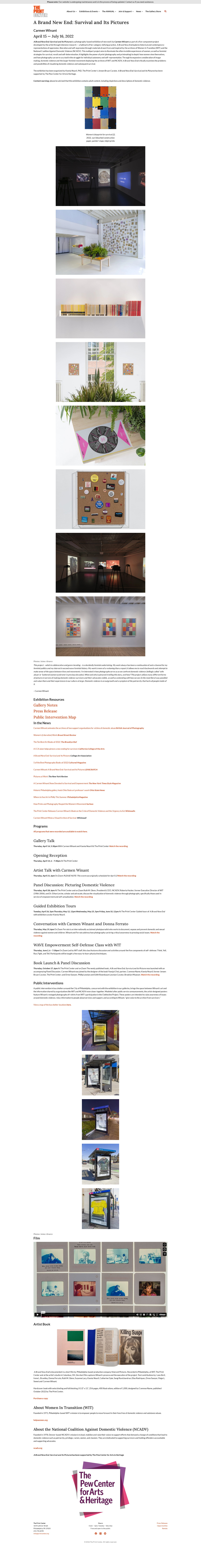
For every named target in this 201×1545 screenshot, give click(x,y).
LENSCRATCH (91, 769)
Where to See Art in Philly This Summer (61, 797)
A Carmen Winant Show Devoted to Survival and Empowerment (61, 783)
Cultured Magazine (77, 762)
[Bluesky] (105, 1533)
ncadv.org (38, 1448)
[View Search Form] (165, 11)
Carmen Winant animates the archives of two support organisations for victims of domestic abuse (75, 728)
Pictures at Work (41, 776)
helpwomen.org (41, 1420)
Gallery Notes (45, 705)
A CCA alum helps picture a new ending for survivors (69, 749)
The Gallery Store (153, 11)
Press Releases (162, 1523)
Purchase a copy (41, 1398)
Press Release (45, 711)
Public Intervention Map (55, 717)
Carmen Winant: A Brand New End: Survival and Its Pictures (59, 769)
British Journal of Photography (130, 728)
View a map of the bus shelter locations (52, 1005)
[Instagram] (100, 1533)
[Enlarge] (113, 89)
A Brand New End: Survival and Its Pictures (52, 755)
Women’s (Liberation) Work (55, 735)
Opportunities (162, 1526)
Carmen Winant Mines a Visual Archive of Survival (55, 818)
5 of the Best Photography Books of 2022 (51, 762)
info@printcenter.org (41, 1534)
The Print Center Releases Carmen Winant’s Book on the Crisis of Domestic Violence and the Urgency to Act (79, 811)
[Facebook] (96, 1533)
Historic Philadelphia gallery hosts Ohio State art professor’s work (61, 790)
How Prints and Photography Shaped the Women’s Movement (60, 804)
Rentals (165, 1528)
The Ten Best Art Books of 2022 (47, 742)
